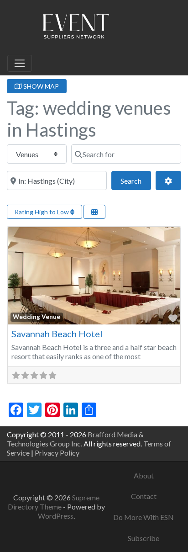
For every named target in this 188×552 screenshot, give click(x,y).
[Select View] (94, 212)
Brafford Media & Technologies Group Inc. (75, 439)
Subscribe (143, 538)
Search (135, 180)
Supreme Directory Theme (53, 502)
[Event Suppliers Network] (75, 27)
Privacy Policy (57, 452)
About (144, 475)
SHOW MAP (40, 86)
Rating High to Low (42, 212)
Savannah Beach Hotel (57, 333)
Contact (144, 496)
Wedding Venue (36, 316)
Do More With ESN (143, 517)
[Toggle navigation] (19, 63)
